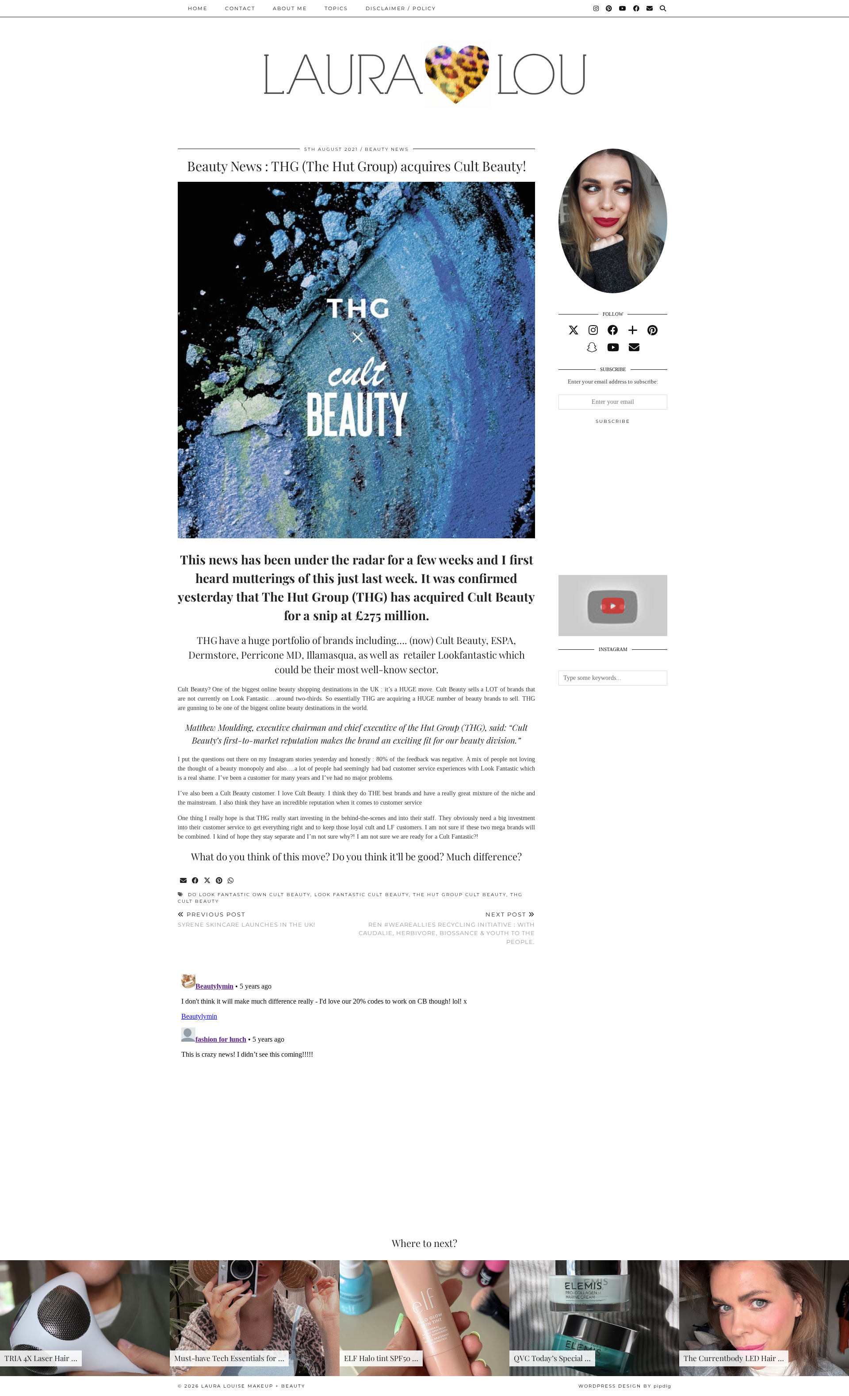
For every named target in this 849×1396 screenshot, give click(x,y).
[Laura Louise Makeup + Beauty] (424, 67)
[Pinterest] (609, 8)
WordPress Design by (624, 1386)
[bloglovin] (633, 330)
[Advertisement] (624, 503)
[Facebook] (636, 8)
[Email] (650, 8)
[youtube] (613, 347)
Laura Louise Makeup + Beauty (253, 1386)
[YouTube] (623, 8)
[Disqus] (356, 1081)
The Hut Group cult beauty (459, 894)
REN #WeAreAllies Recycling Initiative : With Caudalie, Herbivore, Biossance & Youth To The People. (447, 928)
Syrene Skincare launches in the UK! (246, 919)
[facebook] (613, 330)
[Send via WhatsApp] (231, 881)
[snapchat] (592, 347)
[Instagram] (596, 8)
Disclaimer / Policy (401, 8)
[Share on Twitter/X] (208, 881)
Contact (240, 8)
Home (197, 8)
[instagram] (593, 330)
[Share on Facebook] (196, 881)
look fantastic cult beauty (361, 894)
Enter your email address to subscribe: (613, 381)
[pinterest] (652, 330)
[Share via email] (184, 881)
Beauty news (387, 149)
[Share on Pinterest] (220, 881)
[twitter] (573, 330)
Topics (336, 8)
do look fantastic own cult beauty (249, 894)
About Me (290, 8)
